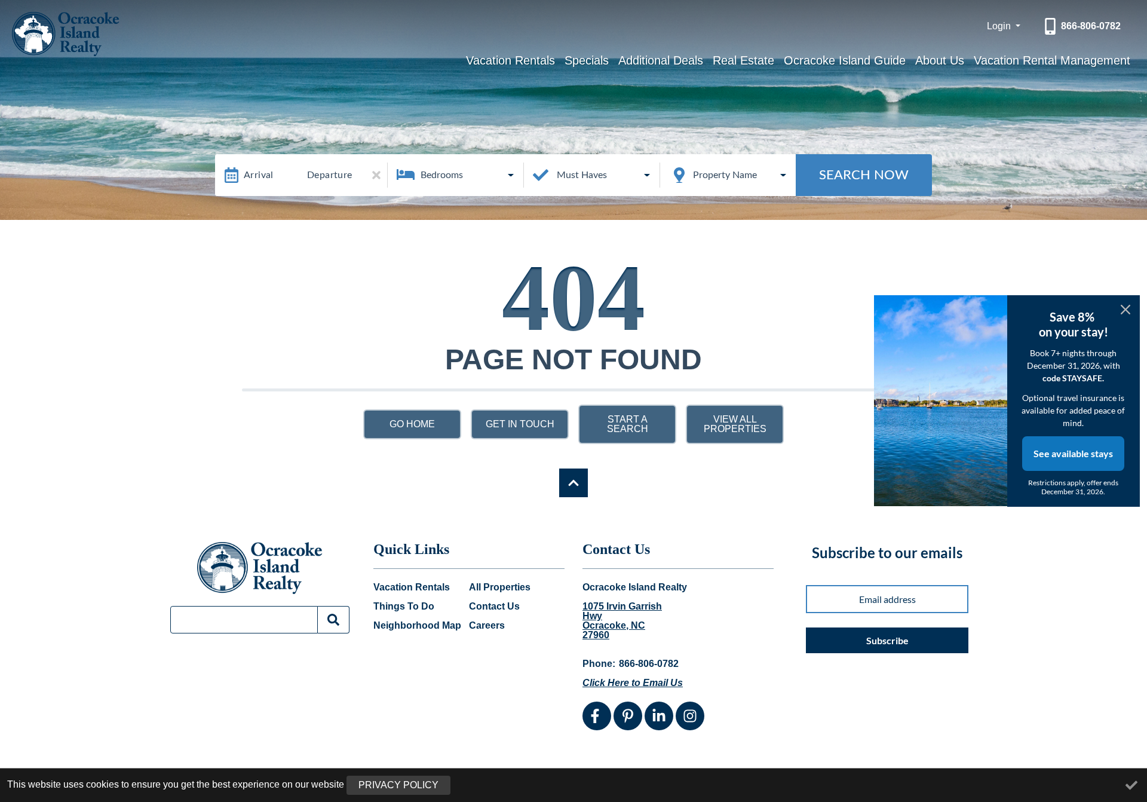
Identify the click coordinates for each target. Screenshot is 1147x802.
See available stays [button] (1073, 453)
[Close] (1125, 309)
